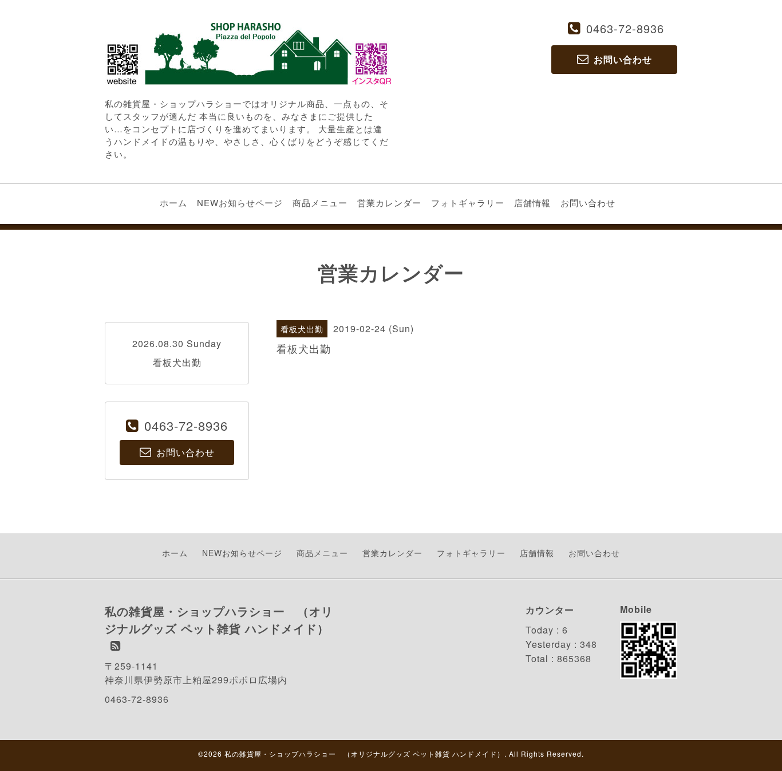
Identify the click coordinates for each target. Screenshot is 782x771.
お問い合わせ (587, 202)
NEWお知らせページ (240, 202)
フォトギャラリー (467, 202)
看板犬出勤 (177, 362)
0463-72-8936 (625, 28)
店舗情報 (532, 202)
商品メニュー (320, 202)
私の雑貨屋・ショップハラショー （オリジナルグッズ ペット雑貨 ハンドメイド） (364, 753)
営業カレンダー (389, 202)
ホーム (173, 202)
